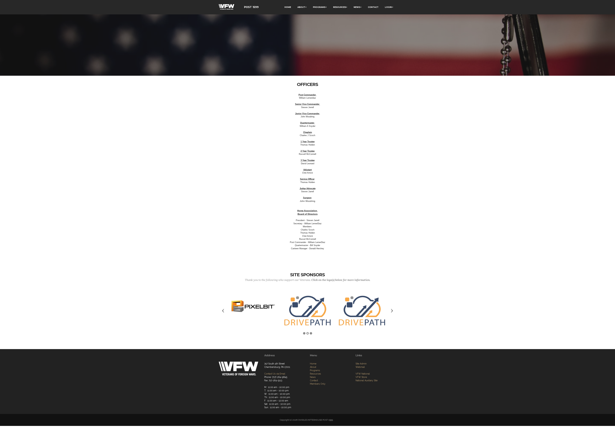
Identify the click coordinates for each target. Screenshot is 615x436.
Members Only (317, 384)
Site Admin (361, 363)
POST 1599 (251, 7)
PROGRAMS (319, 7)
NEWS (357, 7)
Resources (315, 373)
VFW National (363, 373)
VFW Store (361, 377)
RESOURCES (339, 7)
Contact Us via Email (274, 373)
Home (313, 363)
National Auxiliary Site (366, 380)
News (313, 377)
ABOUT (301, 7)
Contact (314, 380)
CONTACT (373, 7)
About (313, 367)
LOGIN (388, 7)
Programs (315, 370)
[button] (223, 310)
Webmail (360, 367)
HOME (287, 7)
